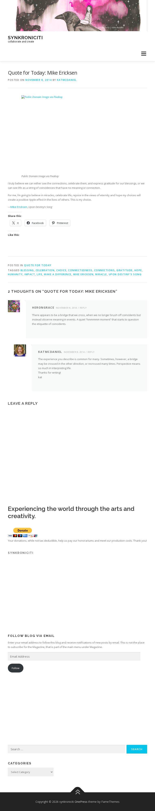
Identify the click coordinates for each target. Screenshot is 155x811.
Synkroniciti (21, 552)
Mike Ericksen (18, 207)
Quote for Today (37, 265)
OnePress (81, 802)
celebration (45, 270)
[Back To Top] (77, 792)
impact (29, 274)
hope (138, 270)
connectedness (80, 270)
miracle (101, 274)
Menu (143, 53)
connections (104, 270)
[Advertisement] (77, 598)
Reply (83, 307)
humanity (15, 274)
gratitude (124, 270)
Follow (15, 668)
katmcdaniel (67, 80)
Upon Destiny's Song (125, 274)
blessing (27, 270)
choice (61, 270)
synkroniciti (25, 37)
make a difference (57, 274)
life (39, 274)
